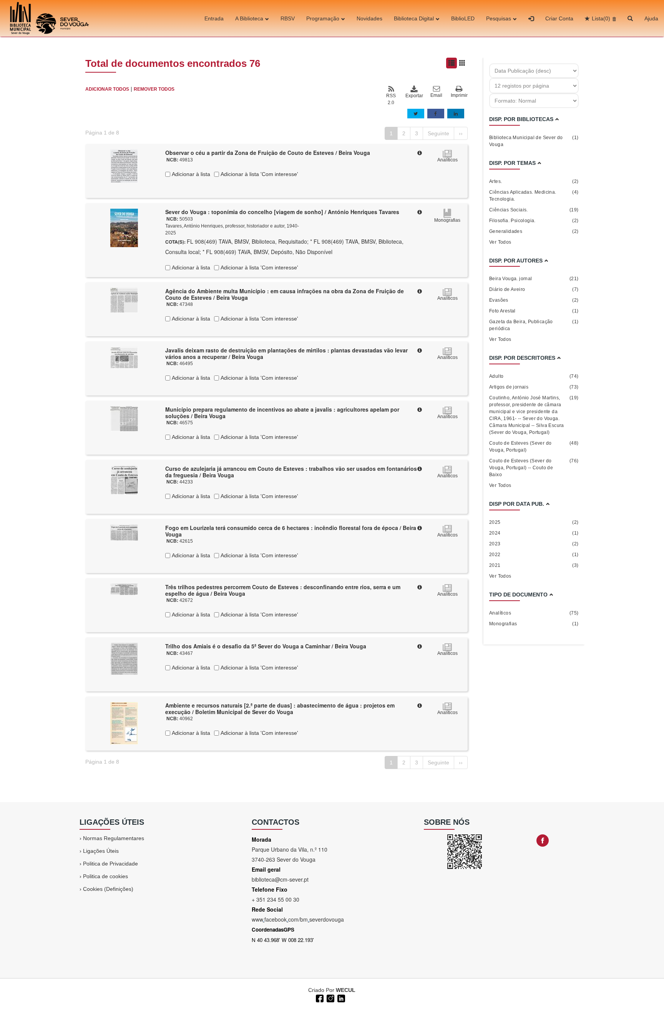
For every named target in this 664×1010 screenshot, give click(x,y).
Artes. (534, 181)
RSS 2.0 (391, 99)
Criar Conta (559, 18)
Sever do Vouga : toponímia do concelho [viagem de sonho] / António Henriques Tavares (282, 212)
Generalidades (534, 231)
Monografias (534, 623)
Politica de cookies (105, 876)
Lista (601, 18)
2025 (534, 522)
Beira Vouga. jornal (534, 278)
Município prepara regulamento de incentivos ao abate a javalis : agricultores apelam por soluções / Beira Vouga (282, 412)
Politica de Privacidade (110, 863)
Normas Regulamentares (113, 838)
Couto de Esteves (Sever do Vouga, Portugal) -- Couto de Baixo (534, 467)
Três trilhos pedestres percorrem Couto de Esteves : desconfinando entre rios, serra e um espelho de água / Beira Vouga (282, 590)
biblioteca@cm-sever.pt (280, 879)
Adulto (534, 376)
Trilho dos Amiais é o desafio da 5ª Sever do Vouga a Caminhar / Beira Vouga (265, 646)
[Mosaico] (462, 63)
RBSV (288, 18)
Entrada (214, 18)
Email (436, 95)
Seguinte (438, 133)
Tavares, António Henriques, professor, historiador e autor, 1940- (232, 226)
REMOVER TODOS (154, 89)
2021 (534, 565)
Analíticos (534, 613)
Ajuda (651, 18)
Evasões (534, 300)
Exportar (413, 95)
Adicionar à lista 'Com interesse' (258, 174)
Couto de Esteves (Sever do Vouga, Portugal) (534, 446)
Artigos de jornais (534, 387)
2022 (534, 554)
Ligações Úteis (101, 851)
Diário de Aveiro (534, 289)
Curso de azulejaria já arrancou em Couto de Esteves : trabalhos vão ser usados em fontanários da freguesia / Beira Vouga (291, 472)
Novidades (369, 18)
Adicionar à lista (190, 174)
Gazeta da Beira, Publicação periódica (534, 325)
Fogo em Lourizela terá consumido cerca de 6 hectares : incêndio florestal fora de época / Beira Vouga (290, 531)
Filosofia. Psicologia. (534, 220)
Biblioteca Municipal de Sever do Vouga (534, 141)
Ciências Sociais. (534, 210)
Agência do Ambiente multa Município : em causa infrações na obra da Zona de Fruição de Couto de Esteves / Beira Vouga (284, 294)
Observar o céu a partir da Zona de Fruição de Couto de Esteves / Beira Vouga (267, 152)
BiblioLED (463, 18)
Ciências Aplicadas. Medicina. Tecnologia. (534, 195)
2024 (534, 533)
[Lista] (451, 63)
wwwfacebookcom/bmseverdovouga (298, 919)
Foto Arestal (534, 311)
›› (461, 133)
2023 (534, 544)
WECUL (345, 990)
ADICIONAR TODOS (107, 89)
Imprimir (459, 95)
